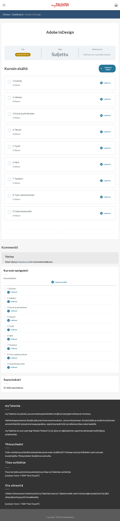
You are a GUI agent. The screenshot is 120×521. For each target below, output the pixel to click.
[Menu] (4, 5)
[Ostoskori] (116, 5)
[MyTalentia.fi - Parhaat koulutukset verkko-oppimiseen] (60, 5)
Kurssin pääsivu (10, 278)
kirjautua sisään (25, 261)
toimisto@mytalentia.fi (90, 493)
